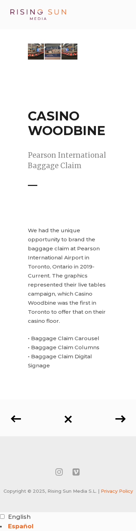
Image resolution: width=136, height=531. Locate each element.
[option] (68, 526)
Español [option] (20, 526)
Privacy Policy (117, 491)
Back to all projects (68, 417)
